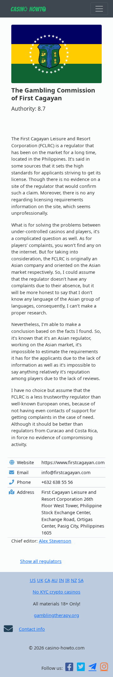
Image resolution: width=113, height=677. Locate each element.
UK (40, 580)
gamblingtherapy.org (56, 615)
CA (47, 580)
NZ (74, 580)
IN (61, 580)
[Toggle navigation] (99, 9)
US (33, 580)
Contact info (32, 629)
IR (67, 580)
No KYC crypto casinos (56, 592)
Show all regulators (41, 561)
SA (80, 580)
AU (54, 580)
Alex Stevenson (55, 541)
